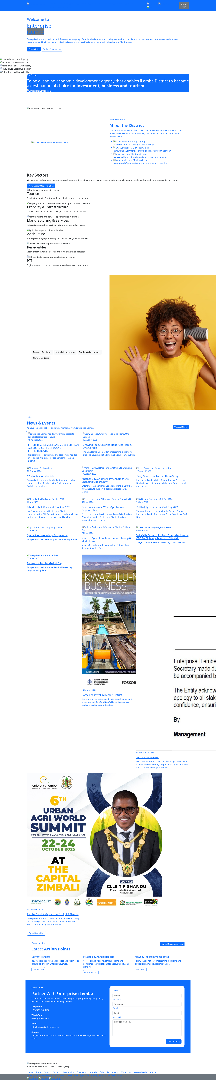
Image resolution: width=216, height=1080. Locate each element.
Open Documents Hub (172, 944)
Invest (66, 3)
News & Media (57, 7)
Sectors (74, 3)
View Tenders (38, 969)
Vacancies (131, 3)
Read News (140, 969)
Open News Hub (36, 933)
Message (116, 1017)
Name (115, 990)
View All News (180, 427)
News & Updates (41, 358)
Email (115, 1008)
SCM (111, 3)
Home (53, 3)
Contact (68, 7)
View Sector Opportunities (41, 186)
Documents (119, 3)
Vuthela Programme (65, 352)
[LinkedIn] (163, 3)
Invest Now (183, 5)
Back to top (116, 1075)
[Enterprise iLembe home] (37, 5)
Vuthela (104, 3)
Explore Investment (52, 49)
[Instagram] (153, 7)
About (60, 3)
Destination (84, 3)
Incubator (95, 3)
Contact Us (34, 49)
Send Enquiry (173, 1041)
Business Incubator (42, 352)
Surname (116, 999)
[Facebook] (152, 3)
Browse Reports (90, 972)
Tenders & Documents (89, 352)
